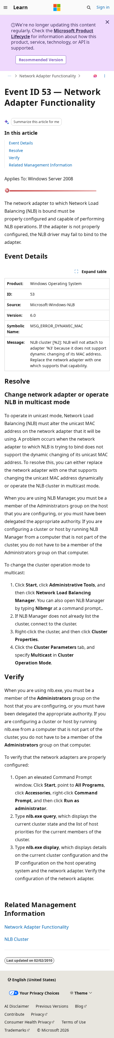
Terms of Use (74, 1022)
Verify (14, 157)
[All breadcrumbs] (9, 76)
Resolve (16, 150)
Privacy (37, 1014)
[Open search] (88, 8)
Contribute (14, 1014)
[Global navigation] (5, 8)
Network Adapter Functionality (47, 75)
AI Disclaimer (16, 1006)
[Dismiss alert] (107, 22)
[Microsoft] (57, 7)
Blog (79, 1006)
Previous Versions (52, 1006)
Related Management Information (40, 165)
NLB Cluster (16, 939)
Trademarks (15, 1030)
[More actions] (105, 76)
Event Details (21, 143)
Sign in (103, 7)
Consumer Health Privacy (27, 1022)
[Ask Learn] (95, 76)
